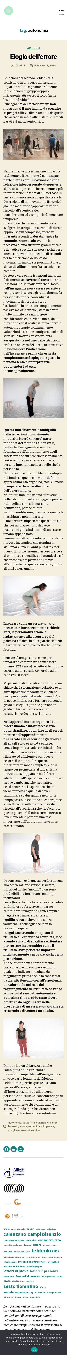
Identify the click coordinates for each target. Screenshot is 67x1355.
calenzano (42, 1122)
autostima (29, 1122)
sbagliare (14, 1130)
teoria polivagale (54, 1292)
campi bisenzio (44, 1234)
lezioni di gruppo (34, 1267)
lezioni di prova (16, 1271)
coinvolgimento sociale (13, 1240)
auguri (30, 1228)
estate (25, 1251)
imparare (48, 1126)
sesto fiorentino (30, 1130)
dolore (37, 1244)
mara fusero (8, 1276)
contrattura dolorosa (12, 1245)
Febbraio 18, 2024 (45, 65)
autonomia (14, 1122)
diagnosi (27, 1245)
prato (7, 1281)
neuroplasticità (48, 1276)
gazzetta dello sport (31, 1257)
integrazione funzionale (32, 1261)
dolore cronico (49, 1245)
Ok (34, 1349)
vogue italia (35, 1297)
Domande (7, 1252)
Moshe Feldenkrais (28, 1276)
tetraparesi (8, 1297)
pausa (59, 1276)
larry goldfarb (53, 1262)
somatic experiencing (18, 1292)
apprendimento (18, 1229)
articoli (33, 47)
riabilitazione (18, 1281)
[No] (62, 1342)
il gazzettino (47, 1257)
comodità (31, 1240)
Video (25, 1297)
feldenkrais (35, 1126)
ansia (6, 1228)
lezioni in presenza (44, 1271)
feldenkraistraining (12, 1257)
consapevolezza (49, 1240)
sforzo (43, 1287)
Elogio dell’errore (33, 56)
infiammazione (10, 1262)
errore (23, 1126)
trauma (18, 1297)
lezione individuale (14, 1266)
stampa (40, 1292)
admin (22, 65)
